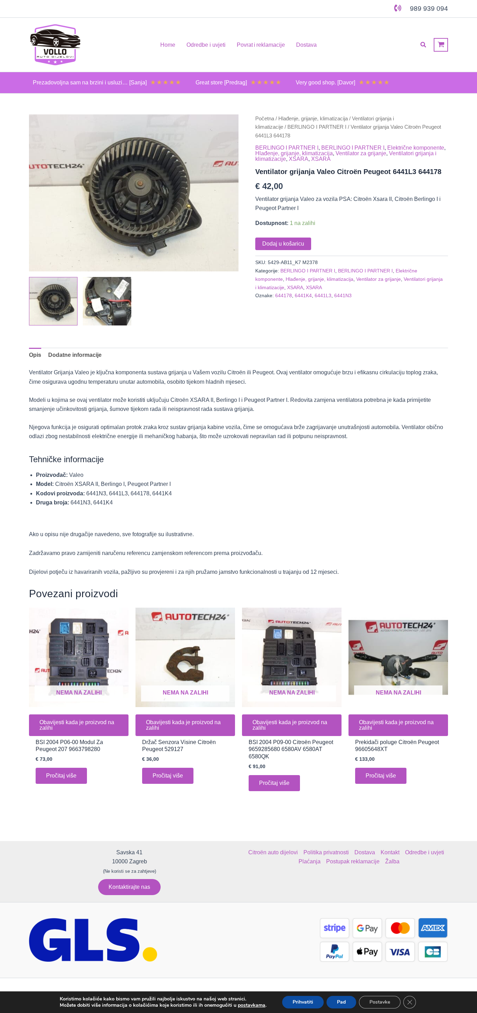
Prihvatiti (303, 1002)
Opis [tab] (35, 355)
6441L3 (323, 295)
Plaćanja (310, 861)
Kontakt (390, 852)
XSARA (298, 159)
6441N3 (343, 295)
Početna (264, 118)
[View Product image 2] (107, 301)
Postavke (379, 1002)
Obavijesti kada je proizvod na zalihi (76, 725)
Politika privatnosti (326, 852)
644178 (283, 295)
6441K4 (303, 295)
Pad (341, 1002)
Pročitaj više (61, 776)
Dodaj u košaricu (283, 244)
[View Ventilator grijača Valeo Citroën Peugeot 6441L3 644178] (53, 301)
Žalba (392, 861)
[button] (423, 45)
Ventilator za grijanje (361, 153)
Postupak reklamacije (353, 861)
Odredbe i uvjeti (424, 852)
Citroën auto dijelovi (273, 852)
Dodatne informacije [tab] (75, 355)
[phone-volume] (397, 8)
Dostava (364, 852)
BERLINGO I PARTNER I (316, 127)
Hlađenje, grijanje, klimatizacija (313, 118)
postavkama (251, 1005)
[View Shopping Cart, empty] (441, 45)
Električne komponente (415, 148)
